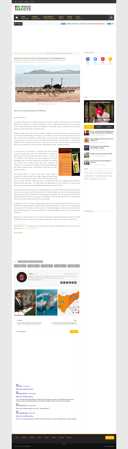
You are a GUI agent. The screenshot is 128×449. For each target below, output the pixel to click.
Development (49, 17)
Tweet (20, 266)
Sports (104, 179)
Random (109, 127)
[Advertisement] (64, 39)
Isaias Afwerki (92, 179)
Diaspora (32, 437)
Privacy (106, 446)
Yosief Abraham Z (39, 53)
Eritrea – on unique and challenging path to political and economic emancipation (101, 132)
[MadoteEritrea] (61, 283)
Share (34, 266)
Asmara (86, 173)
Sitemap (26, 1)
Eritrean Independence (100, 176)
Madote (27, 446)
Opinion (36, 17)
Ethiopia (50, 23)
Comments (99, 127)
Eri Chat (69, 437)
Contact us (110, 437)
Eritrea (96, 23)
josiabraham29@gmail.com (31, 228)
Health (86, 179)
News (24, 17)
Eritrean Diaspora (89, 176)
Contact (32, 1)
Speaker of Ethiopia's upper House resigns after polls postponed (73, 24)
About (20, 1)
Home (15, 1)
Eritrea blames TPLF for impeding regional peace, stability (99, 147)
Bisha (91, 173)
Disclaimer (111, 446)
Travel (31, 53)
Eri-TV (78, 17)
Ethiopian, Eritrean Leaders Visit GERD (101, 154)
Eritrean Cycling (107, 173)
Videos (61, 17)
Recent (89, 127)
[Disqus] (47, 358)
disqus (74, 331)
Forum (69, 17)
